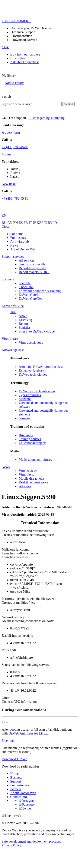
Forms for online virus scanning (40, 291)
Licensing (25, 320)
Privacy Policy (11, 845)
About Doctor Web (23, 249)
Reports (24, 323)
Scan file (25, 283)
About (23, 316)
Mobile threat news (32, 478)
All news (25, 486)
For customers (19, 785)
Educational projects (32, 443)
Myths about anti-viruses (35, 459)
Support (15, 781)
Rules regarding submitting (46, 118)
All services (27, 260)
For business (18, 237)
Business (16, 777)
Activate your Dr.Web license (31, 28)
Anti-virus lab (19, 241)
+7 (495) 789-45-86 (15, 147)
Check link (26, 287)
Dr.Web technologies (33, 374)
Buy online (17, 58)
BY (50, 222)
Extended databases (32, 370)
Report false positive (32, 268)
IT (31, 222)
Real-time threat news (33, 482)
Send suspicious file (32, 264)
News (14, 245)
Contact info (18, 797)
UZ (45, 222)
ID (55, 222)
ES (21, 222)
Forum (6, 154)
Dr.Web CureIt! (29, 295)
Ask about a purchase (24, 62)
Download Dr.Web (24, 40)
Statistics (25, 327)
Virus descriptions (31, 342)
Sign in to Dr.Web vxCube (37, 331)
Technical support (23, 32)
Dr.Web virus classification (37, 391)
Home (14, 773)
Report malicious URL (34, 272)
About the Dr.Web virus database (41, 367)
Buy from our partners (25, 54)
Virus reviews (28, 471)
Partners (15, 789)
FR (26, 222)
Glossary (25, 418)
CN (10, 222)
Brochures (26, 435)
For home (16, 234)
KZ (39, 222)
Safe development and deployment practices (31, 841)
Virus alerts (26, 474)
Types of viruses (30, 395)
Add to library (14, 83)
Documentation (22, 36)
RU (4, 222)
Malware (25, 399)
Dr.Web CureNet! (31, 298)
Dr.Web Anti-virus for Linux (28, 733)
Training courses (30, 439)
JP (35, 222)
